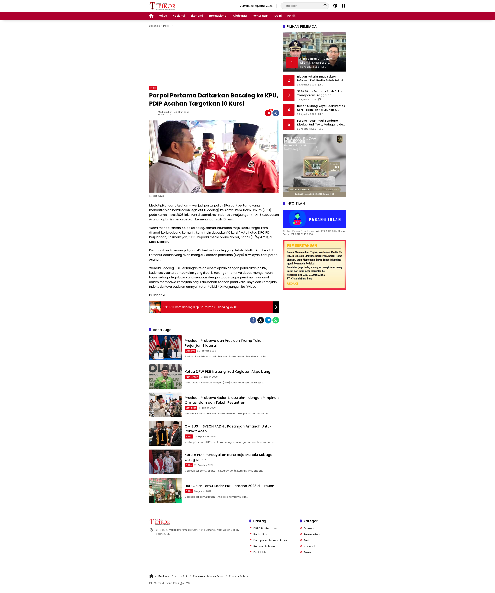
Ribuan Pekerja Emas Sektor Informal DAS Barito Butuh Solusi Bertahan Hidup (320, 78)
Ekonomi (190, 350)
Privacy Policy (238, 576)
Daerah (309, 528)
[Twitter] (260, 320)
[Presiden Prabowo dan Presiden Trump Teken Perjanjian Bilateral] (165, 347)
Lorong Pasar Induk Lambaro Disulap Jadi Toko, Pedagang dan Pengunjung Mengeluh (321, 122)
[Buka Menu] (343, 5)
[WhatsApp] (275, 320)
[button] (325, 6)
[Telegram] (268, 320)
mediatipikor (165, 112)
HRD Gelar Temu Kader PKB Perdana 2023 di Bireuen (229, 485)
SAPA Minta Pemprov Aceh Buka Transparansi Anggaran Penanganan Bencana (319, 93)
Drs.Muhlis (260, 552)
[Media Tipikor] (163, 6)
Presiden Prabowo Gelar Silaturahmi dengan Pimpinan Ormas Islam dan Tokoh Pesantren (232, 400)
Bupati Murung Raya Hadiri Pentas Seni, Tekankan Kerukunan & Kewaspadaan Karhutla (321, 108)
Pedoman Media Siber (208, 576)
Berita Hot (191, 407)
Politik (153, 87)
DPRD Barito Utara (265, 528)
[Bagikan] (275, 113)
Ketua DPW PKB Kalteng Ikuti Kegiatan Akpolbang (227, 371)
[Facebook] (253, 320)
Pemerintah (192, 376)
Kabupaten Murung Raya (270, 540)
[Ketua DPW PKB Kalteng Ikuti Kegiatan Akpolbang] (165, 376)
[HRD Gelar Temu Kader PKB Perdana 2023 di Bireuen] (165, 490)
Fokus (307, 552)
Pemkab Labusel (264, 546)
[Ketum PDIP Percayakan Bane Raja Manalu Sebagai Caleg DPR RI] (165, 462)
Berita (308, 540)
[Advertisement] (265, 57)
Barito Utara (261, 534)
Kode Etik (181, 576)
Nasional (309, 546)
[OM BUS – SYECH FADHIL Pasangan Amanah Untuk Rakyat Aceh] (165, 433)
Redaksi (163, 576)
